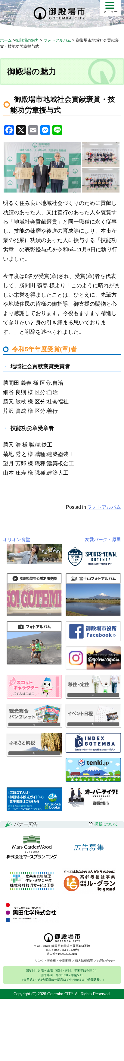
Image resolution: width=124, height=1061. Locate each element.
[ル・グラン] (89, 881)
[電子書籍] (34, 809)
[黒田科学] (32, 912)
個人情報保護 (84, 960)
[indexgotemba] (93, 751)
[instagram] (93, 668)
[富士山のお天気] (93, 780)
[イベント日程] (93, 726)
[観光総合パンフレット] (34, 726)
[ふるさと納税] (34, 755)
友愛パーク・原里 (103, 539)
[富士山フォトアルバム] (93, 614)
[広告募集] (89, 847)
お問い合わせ (106, 960)
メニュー (110, 12)
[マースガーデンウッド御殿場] (32, 847)
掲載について (106, 824)
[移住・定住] (93, 696)
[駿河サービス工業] (31, 881)
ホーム (6, 40)
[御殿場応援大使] (34, 562)
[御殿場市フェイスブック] (93, 639)
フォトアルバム (104, 507)
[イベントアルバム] (34, 662)
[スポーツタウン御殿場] (93, 566)
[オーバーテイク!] (93, 805)
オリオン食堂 (16, 539)
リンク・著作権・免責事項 (53, 960)
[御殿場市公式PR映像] (34, 614)
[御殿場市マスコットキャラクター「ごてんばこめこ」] (34, 696)
